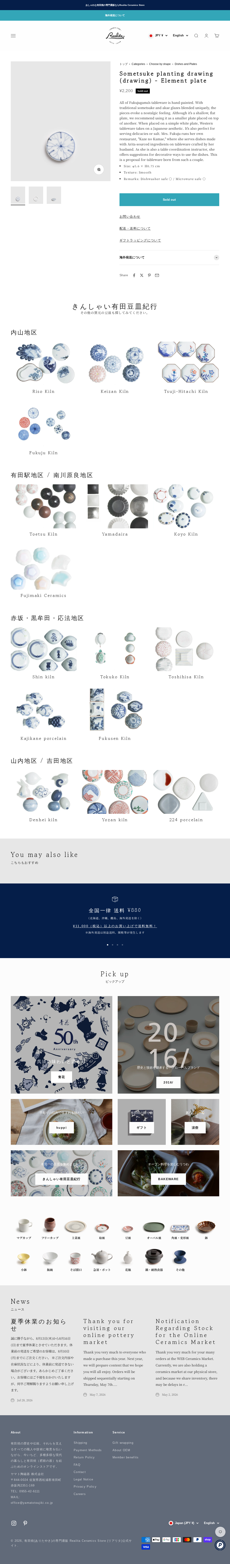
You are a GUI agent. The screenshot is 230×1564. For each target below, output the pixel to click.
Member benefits (126, 1457)
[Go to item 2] (36, 196)
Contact (80, 1472)
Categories (138, 64)
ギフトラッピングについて (140, 240)
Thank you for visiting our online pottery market (109, 1331)
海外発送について (115, 15)
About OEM (121, 1450)
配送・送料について (135, 228)
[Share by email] (157, 275)
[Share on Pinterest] (149, 275)
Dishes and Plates (186, 64)
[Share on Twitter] (142, 275)
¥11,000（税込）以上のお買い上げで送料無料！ (115, 926)
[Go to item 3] (54, 196)
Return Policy (84, 1457)
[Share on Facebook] (134, 275)
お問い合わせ (129, 216)
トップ (123, 64)
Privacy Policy (85, 1486)
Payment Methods (88, 1450)
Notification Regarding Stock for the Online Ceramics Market (186, 1331)
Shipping (80, 1442)
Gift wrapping (123, 1442)
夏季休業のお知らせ (39, 1324)
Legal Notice (83, 1479)
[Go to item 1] (18, 196)
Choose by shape (160, 64)
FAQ (77, 1464)
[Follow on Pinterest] (25, 1523)
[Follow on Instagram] (14, 1523)
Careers (80, 1494)
